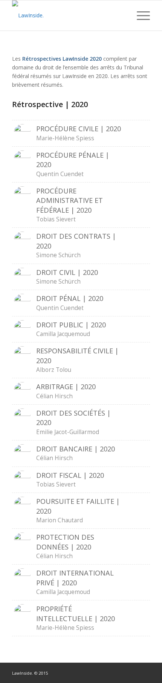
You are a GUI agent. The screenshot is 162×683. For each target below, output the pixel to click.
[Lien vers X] (144, 672)
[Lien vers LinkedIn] (133, 672)
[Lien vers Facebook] (121, 672)
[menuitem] (122, 15)
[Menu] (139, 15)
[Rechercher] (122, 15)
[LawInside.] (67, 15)
